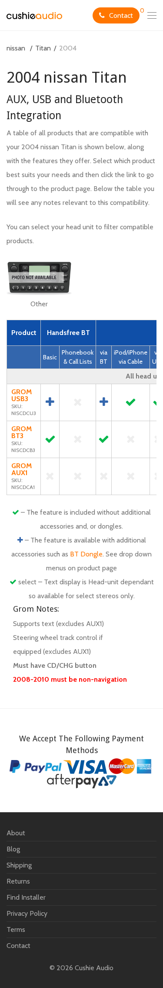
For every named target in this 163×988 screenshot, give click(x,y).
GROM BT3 (21, 432)
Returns (18, 881)
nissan (16, 48)
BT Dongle (86, 554)
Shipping (19, 865)
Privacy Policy (27, 913)
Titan (43, 48)
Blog (13, 849)
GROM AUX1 (21, 469)
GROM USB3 (21, 395)
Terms (16, 929)
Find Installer (26, 897)
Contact (121, 15)
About (16, 833)
